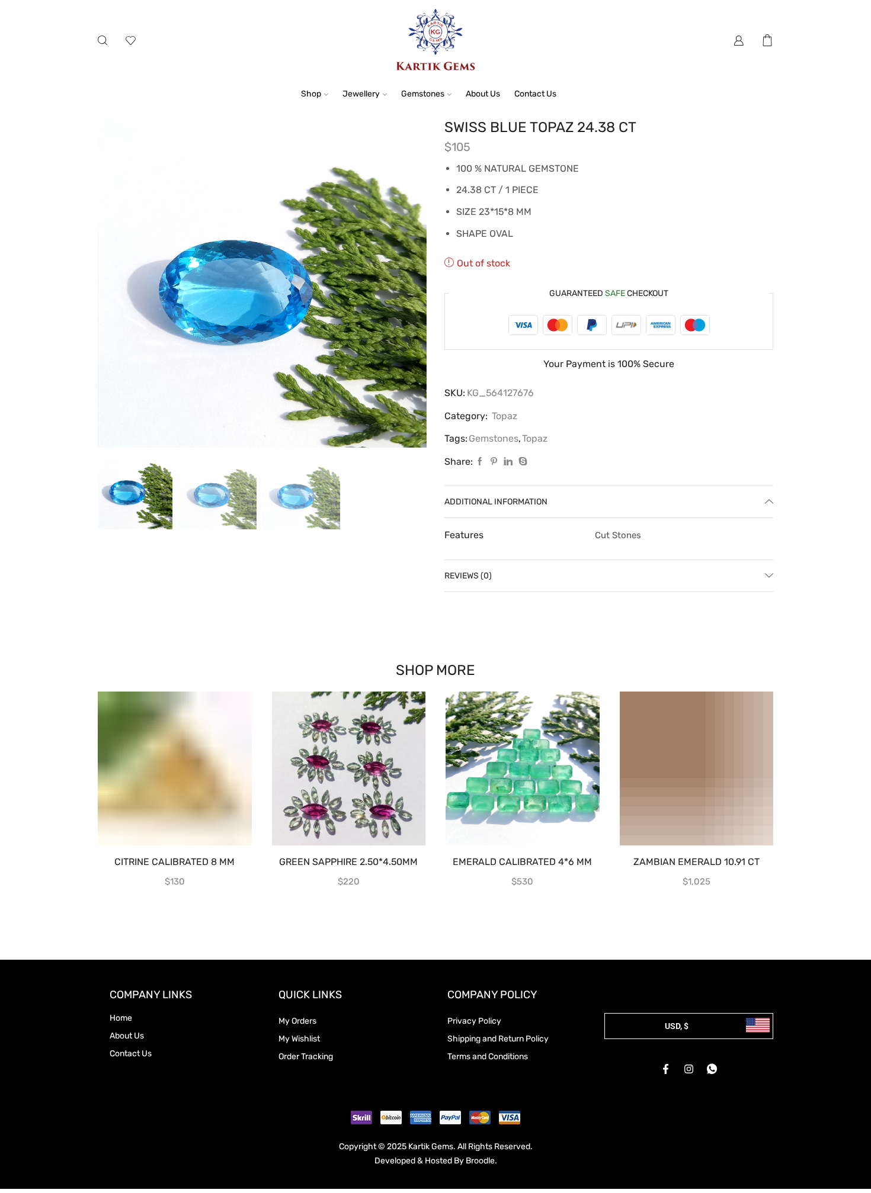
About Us (483, 94)
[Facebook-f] (666, 1069)
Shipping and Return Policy (498, 1039)
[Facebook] (480, 462)
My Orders (297, 1021)
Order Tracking (305, 1056)
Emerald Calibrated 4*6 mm (522, 861)
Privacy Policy (474, 1021)
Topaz (504, 416)
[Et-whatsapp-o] (712, 1069)
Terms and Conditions (487, 1056)
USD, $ (677, 1026)
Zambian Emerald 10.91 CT (696, 861)
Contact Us (535, 94)
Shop (311, 94)
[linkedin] (508, 462)
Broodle (480, 1161)
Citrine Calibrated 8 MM (174, 861)
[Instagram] (689, 1069)
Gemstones (422, 94)
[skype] (521, 462)
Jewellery (361, 94)
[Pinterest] (494, 462)
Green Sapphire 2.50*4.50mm (348, 861)
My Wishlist (299, 1039)
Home (121, 1018)
